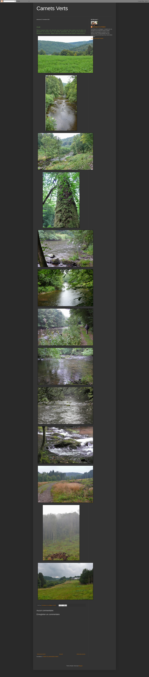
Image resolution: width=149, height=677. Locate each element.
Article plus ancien (81, 654)
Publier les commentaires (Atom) (50, 656)
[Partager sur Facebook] (64, 605)
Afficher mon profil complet (97, 38)
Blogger (80, 665)
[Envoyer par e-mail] (59, 605)
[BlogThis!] (61, 605)
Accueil (61, 654)
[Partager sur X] (63, 605)
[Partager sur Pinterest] (66, 605)
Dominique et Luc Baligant (99, 27)
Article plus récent (41, 654)
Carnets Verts (52, 8)
